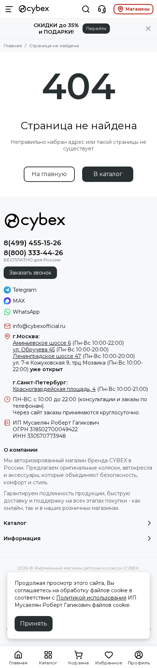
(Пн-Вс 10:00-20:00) (60, 349)
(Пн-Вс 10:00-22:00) (68, 343)
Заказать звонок (30, 272)
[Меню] (9, 9)
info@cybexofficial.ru (39, 326)
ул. (16, 362)
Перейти (96, 28)
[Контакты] (102, 9)
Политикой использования (91, 597)
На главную (49, 174)
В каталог (107, 174)
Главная (13, 45)
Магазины (138, 9)
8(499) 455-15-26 (32, 243)
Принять (33, 623)
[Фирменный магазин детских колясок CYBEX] (34, 9)
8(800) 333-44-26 (33, 253)
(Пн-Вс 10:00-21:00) (80, 389)
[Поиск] (86, 9)
